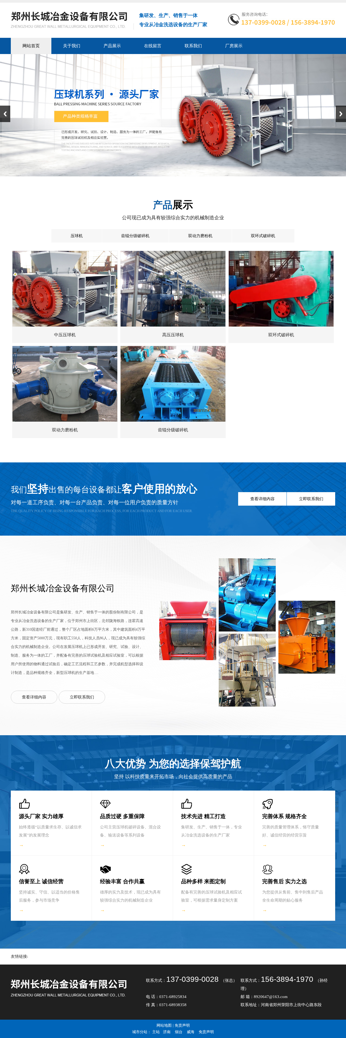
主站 (156, 1032)
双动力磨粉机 (200, 236)
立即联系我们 (311, 499)
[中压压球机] (64, 325)
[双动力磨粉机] (64, 420)
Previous (5, 114)
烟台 (178, 1032)
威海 (190, 1032)
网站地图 (164, 1025)
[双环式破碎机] (281, 325)
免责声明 (182, 1025)
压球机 (77, 236)
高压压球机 (173, 334)
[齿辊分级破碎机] (173, 420)
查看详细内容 (262, 499)
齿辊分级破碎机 (135, 236)
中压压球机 (65, 334)
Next (341, 114)
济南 (167, 1032)
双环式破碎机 (263, 236)
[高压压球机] (173, 325)
